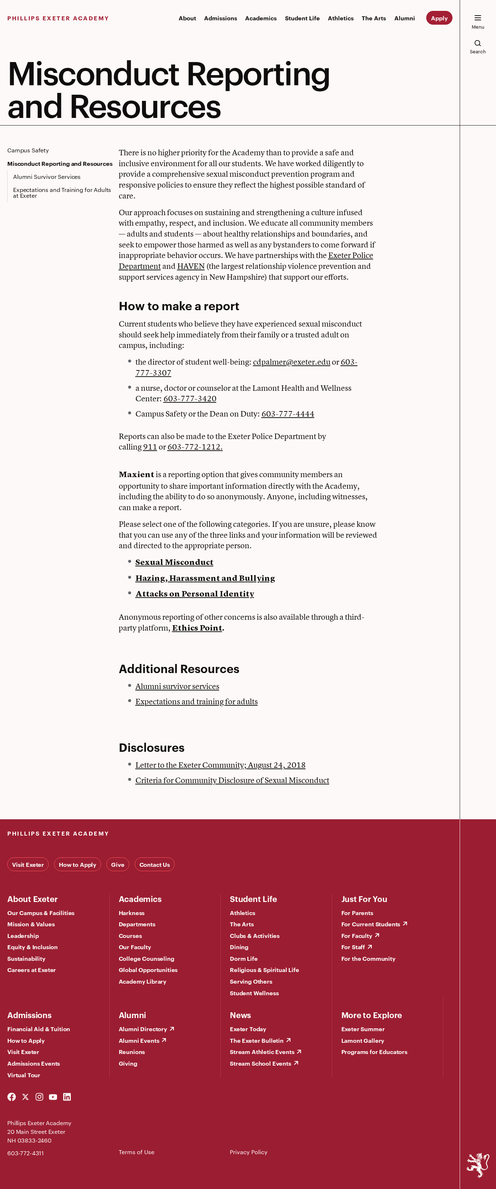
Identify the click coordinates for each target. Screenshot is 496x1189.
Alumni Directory (143, 1029)
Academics (261, 18)
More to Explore (371, 1014)
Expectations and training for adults (196, 701)
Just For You (364, 898)
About (187, 18)
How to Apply (77, 864)
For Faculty (356, 935)
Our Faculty (135, 947)
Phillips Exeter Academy (58, 18)
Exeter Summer (363, 1029)
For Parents (357, 913)
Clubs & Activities (255, 935)
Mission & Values (30, 924)
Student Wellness (254, 993)
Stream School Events (260, 1063)
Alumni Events (139, 1040)
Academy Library (143, 981)
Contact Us (154, 864)
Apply (439, 18)
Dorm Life (244, 958)
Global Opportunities (148, 969)
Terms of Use (136, 1152)
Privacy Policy (249, 1152)
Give (117, 864)
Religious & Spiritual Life (264, 969)
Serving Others (251, 981)
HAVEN (191, 266)
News (240, 1014)
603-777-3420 (189, 398)
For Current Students (371, 924)
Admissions (220, 18)
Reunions (132, 1051)
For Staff (353, 947)
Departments (137, 924)
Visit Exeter (28, 864)
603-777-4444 (287, 414)
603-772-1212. (195, 447)
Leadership (22, 935)
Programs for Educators (374, 1051)
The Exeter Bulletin (257, 1040)
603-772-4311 (25, 1153)
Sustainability (26, 958)
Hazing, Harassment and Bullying (205, 579)
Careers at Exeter (31, 969)
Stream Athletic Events (262, 1051)
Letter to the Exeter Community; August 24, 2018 (220, 765)
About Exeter (32, 898)
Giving (128, 1063)
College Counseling (146, 958)
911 (150, 447)
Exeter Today (248, 1029)
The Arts (374, 18)
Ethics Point (197, 628)
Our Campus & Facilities (40, 913)
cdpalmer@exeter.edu (291, 362)
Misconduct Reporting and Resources (60, 163)
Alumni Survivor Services (47, 176)
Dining (239, 947)
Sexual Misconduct (174, 563)
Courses (130, 935)
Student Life (302, 18)
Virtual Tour (23, 1075)
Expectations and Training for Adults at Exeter (62, 192)
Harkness (132, 913)
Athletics (341, 18)
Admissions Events (33, 1063)
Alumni (404, 18)
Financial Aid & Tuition (38, 1029)
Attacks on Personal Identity (194, 594)
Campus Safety (28, 150)
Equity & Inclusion (32, 947)
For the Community (368, 958)
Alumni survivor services (177, 686)
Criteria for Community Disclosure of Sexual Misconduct (232, 780)
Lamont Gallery (363, 1040)
